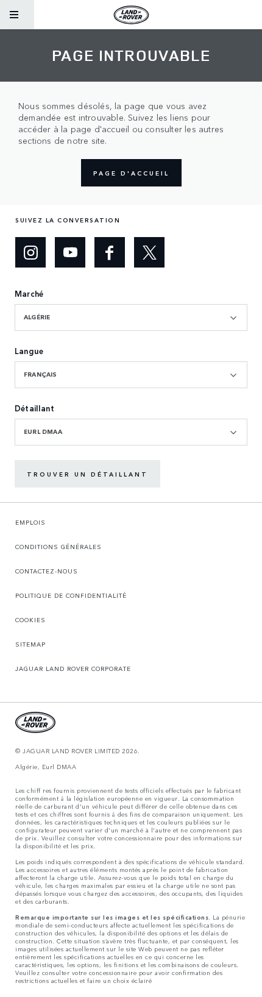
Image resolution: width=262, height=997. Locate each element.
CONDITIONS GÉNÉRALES (58, 546)
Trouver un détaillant (87, 474)
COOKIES (30, 620)
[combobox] (131, 317)
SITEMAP (30, 644)
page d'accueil (131, 173)
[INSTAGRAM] (30, 252)
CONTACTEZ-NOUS (46, 571)
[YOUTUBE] (70, 252)
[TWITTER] (149, 252)
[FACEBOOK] (109, 252)
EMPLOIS (30, 522)
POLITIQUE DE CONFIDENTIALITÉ (71, 595)
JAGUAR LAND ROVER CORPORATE (73, 668)
